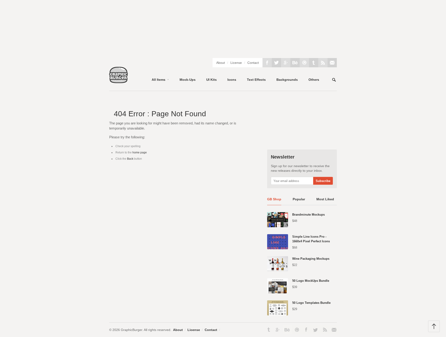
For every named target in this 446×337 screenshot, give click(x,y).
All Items (158, 79)
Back (130, 158)
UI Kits (211, 79)
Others (313, 79)
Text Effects (256, 79)
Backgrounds (287, 79)
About (220, 63)
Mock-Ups (188, 79)
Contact (253, 63)
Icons (231, 79)
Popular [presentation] (299, 199)
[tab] (274, 201)
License (236, 63)
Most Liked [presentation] (325, 199)
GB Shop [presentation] (274, 199)
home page (139, 152)
